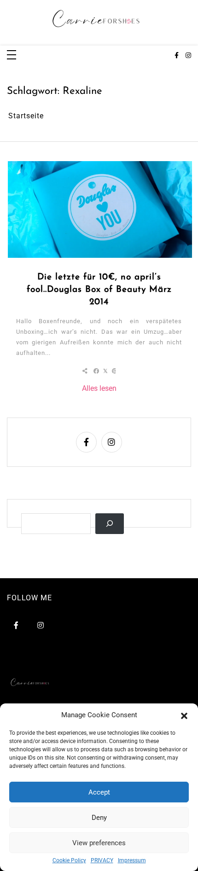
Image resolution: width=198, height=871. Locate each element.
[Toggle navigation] (11, 55)
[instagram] (188, 55)
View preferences (99, 843)
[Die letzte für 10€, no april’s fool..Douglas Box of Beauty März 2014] (100, 209)
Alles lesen (99, 388)
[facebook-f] (177, 55)
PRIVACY (102, 860)
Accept (99, 792)
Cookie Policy (69, 860)
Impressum (132, 860)
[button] (184, 715)
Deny (99, 817)
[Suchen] (109, 523)
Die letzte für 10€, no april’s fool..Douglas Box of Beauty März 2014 (99, 290)
